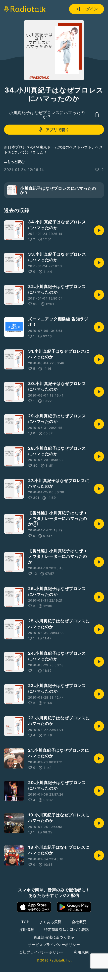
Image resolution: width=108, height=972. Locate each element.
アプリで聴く (58, 129)
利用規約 (81, 952)
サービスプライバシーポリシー (54, 944)
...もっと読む (14, 161)
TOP (25, 922)
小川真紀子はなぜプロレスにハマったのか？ (47, 114)
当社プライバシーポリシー (41, 952)
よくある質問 (50, 922)
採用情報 (26, 929)
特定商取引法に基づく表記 (66, 929)
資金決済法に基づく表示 (54, 937)
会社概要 (79, 922)
